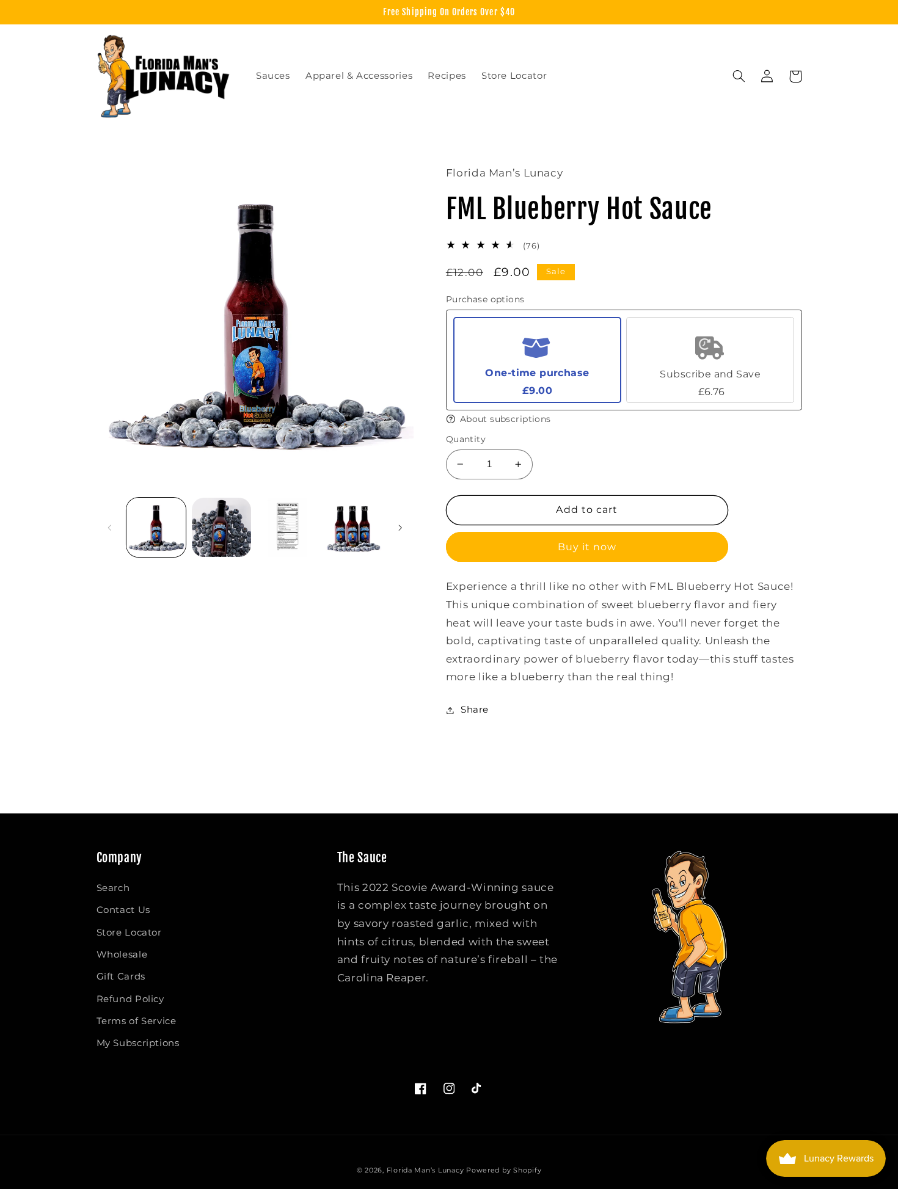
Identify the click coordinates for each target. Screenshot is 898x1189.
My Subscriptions (138, 1043)
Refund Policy (130, 999)
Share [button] (475, 709)
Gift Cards (121, 976)
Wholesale (122, 954)
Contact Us (123, 909)
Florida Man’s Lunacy (425, 1170)
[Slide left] (110, 527)
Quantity (466, 439)
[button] (739, 76)
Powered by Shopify (503, 1170)
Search (113, 887)
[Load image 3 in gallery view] (287, 527)
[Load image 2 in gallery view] (221, 527)
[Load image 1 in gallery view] (156, 527)
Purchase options (485, 299)
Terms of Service (137, 1021)
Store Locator (129, 932)
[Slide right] (400, 527)
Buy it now (587, 547)
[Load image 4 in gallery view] (352, 527)
